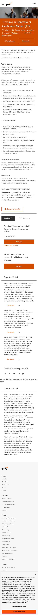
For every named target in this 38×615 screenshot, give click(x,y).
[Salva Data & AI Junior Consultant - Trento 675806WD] (19, 332)
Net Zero (4, 510)
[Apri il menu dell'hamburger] (3, 3)
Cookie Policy (24, 602)
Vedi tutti (15, 33)
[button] (26, 41)
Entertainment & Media (7, 524)
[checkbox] (10, 41)
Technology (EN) (6, 535)
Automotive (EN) (6, 541)
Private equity (5, 530)
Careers (4, 490)
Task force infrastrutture (7, 553)
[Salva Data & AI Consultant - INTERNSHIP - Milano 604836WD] (19, 305)
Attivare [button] (19, 242)
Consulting (4, 570)
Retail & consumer (6, 532)
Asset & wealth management (9, 518)
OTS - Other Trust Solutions (8, 567)
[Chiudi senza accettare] (36, 575)
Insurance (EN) (5, 527)
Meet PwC (4, 479)
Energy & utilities (6, 544)
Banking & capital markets (8, 521)
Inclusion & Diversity (7, 498)
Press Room (5, 482)
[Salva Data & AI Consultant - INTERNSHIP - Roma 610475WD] (19, 359)
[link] (11, 245)
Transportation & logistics (8, 538)
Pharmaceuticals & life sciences (9, 550)
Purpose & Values (6, 507)
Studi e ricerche (6, 485)
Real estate (4, 556)
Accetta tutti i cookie (19, 611)
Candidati (12, 305)
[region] (19, 593)
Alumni (4, 487)
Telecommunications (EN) (8, 559)
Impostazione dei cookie (19, 606)
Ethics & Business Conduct (8, 504)
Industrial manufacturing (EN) (9, 547)
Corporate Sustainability (8, 501)
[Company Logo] (15, 3)
